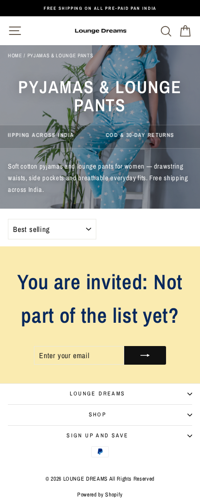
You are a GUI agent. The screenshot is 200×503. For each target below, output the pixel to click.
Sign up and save (97, 435)
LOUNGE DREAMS (97, 393)
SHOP (98, 414)
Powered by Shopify (100, 494)
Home (15, 55)
